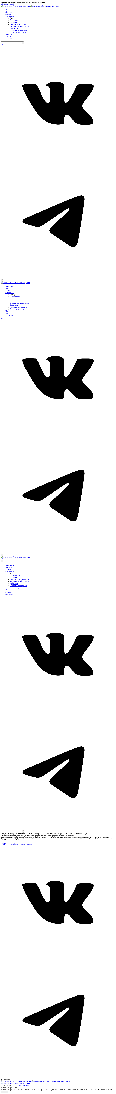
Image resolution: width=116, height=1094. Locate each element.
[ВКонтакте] (58, 160)
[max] (2, 278)
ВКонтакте (5, 4)
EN (2, 45)
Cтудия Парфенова (23, 1085)
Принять (4, 1092)
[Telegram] (58, 275)
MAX (12, 4)
